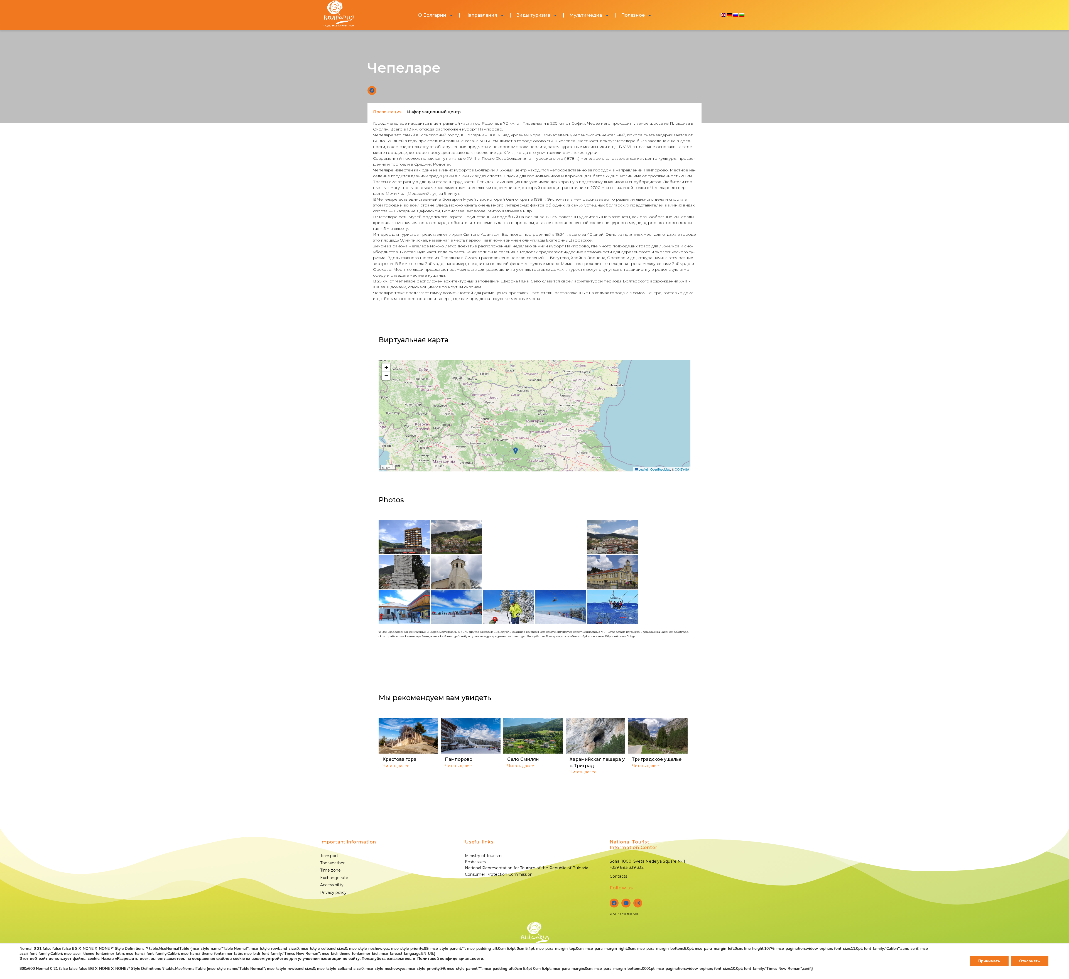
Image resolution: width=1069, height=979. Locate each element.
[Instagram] (637, 903)
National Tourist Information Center (633, 844)
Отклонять (1029, 961)
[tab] (387, 112)
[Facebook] (614, 903)
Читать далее (396, 765)
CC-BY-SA (682, 469)
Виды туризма (533, 15)
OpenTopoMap (660, 469)
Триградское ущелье (656, 759)
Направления (481, 15)
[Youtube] (625, 903)
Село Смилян (523, 759)
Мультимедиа (585, 15)
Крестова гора (399, 759)
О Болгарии (432, 15)
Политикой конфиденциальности (450, 958)
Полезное (633, 15)
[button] (371, 90)
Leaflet (643, 469)
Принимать (989, 961)
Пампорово (458, 759)
